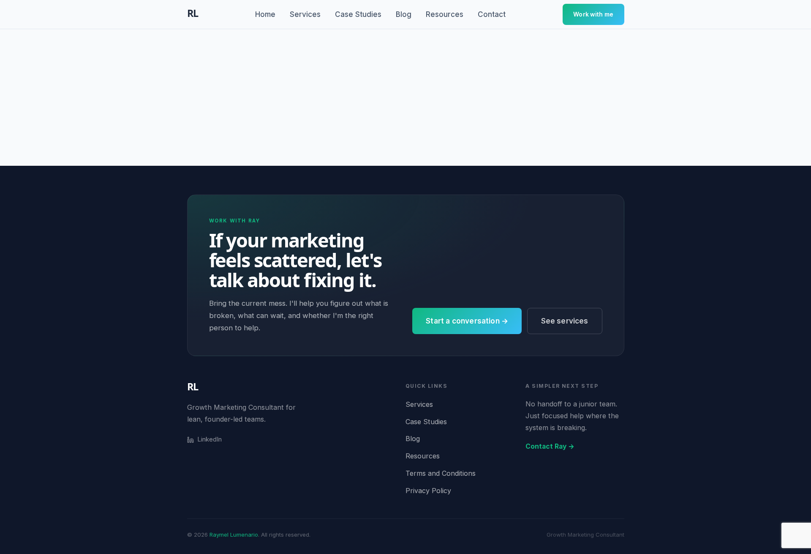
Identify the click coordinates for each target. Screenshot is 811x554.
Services (305, 14)
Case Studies (358, 14)
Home (265, 14)
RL (192, 386)
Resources (444, 14)
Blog (403, 14)
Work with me (593, 14)
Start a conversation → (467, 321)
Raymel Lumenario (234, 534)
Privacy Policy (428, 490)
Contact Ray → (549, 446)
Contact (492, 14)
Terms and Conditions (441, 473)
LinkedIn (209, 439)
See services (564, 321)
